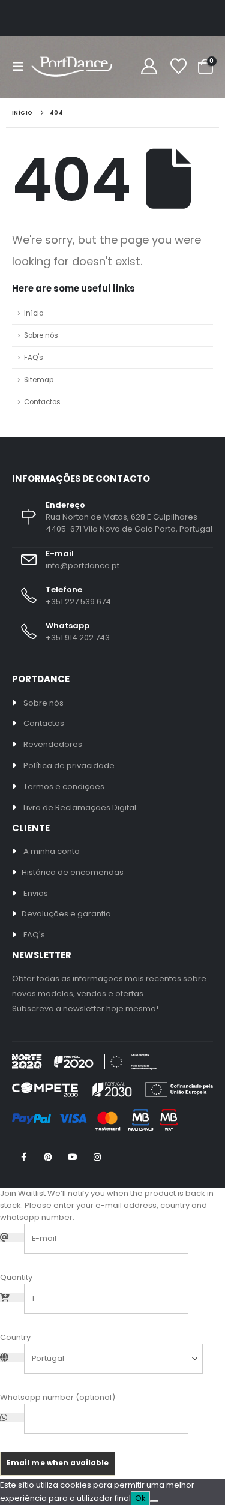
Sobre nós (41, 335)
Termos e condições (63, 786)
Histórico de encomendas (73, 872)
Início (33, 313)
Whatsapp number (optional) (57, 1397)
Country (15, 1337)
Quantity (16, 1277)
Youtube (72, 1157)
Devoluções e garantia (66, 913)
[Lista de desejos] (178, 67)
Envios (35, 893)
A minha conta (51, 851)
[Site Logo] (71, 67)
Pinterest (48, 1157)
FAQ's (33, 357)
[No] (154, 1501)
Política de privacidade (69, 765)
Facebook (23, 1157)
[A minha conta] (148, 67)
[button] (21, 66)
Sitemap (38, 380)
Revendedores (52, 744)
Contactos (42, 402)
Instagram (97, 1157)
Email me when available (58, 1463)
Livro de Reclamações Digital (79, 807)
